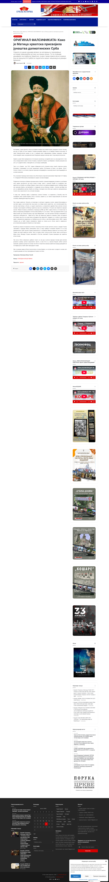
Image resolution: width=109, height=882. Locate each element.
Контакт (31, 19)
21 (46, 824)
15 (49, 820)
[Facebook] (25, 67)
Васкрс (66, 809)
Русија (73, 819)
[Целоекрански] (93, 194)
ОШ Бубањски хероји (61, 819)
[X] (29, 67)
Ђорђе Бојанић (19, 63)
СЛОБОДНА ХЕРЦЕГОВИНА (24, 258)
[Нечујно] (91, 194)
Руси (69, 819)
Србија (69, 821)
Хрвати (63, 824)
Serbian (91, 881)
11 (37, 820)
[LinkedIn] (33, 67)
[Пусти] (74, 194)
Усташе (58, 824)
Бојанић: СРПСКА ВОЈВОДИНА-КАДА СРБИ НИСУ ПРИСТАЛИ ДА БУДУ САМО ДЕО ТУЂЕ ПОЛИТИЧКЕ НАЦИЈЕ (84, 704)
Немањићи (58, 816)
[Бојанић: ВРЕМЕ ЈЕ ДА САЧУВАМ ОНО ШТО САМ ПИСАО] (15, 866)
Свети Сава (59, 821)
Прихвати (75, 876)
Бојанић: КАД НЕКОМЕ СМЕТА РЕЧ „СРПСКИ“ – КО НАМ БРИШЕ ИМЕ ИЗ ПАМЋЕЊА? (83, 719)
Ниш (64, 816)
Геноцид (68, 811)
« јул (34, 833)
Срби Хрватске (23, 31)
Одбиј (86, 876)
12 (40, 820)
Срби (65, 821)
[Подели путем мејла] (50, 67)
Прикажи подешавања (99, 876)
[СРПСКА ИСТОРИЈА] (25, 10)
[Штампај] (54, 67)
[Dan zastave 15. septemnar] (84, 115)
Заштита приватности (93, 879)
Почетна (14, 19)
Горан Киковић (59, 814)
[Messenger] (47, 67)
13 (43, 820)
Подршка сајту (41, 19)
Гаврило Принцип (60, 811)
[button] (106, 861)
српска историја (59, 826)
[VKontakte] (40, 67)
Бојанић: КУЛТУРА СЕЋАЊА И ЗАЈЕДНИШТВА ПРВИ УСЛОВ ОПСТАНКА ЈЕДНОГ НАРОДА (53, 1)
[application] (84, 189)
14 (46, 820)
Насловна (16, 31)
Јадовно (21, 262)
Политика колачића (83, 879)
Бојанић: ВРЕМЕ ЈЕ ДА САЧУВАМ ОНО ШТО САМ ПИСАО (25, 865)
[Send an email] (24, 63)
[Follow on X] (23, 63)
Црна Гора (69, 824)
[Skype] (43, 67)
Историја (67, 814)
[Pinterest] (36, 67)
